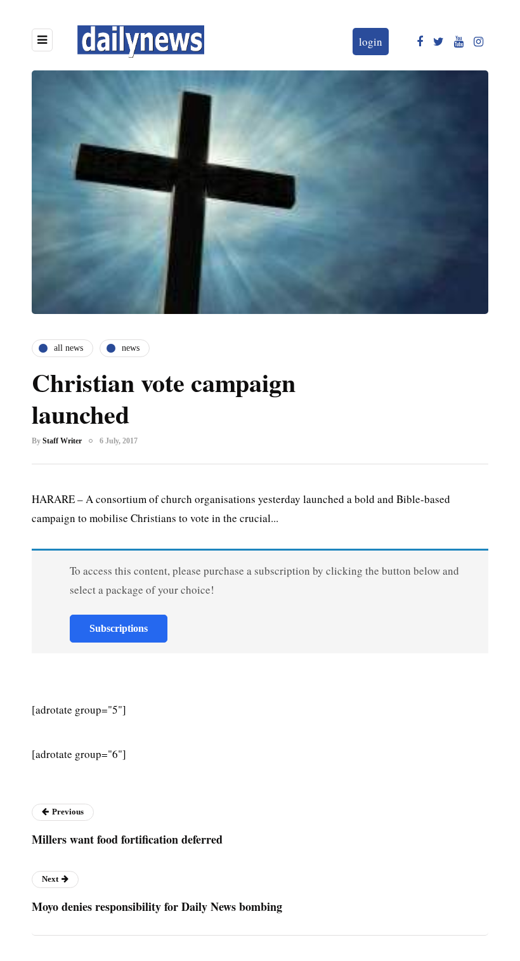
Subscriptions (118, 628)
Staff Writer (62, 440)
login (370, 41)
